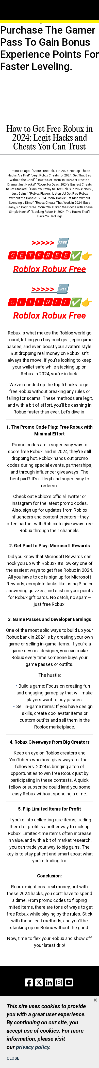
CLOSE (13, 1058)
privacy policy (32, 1047)
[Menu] (25, 4)
